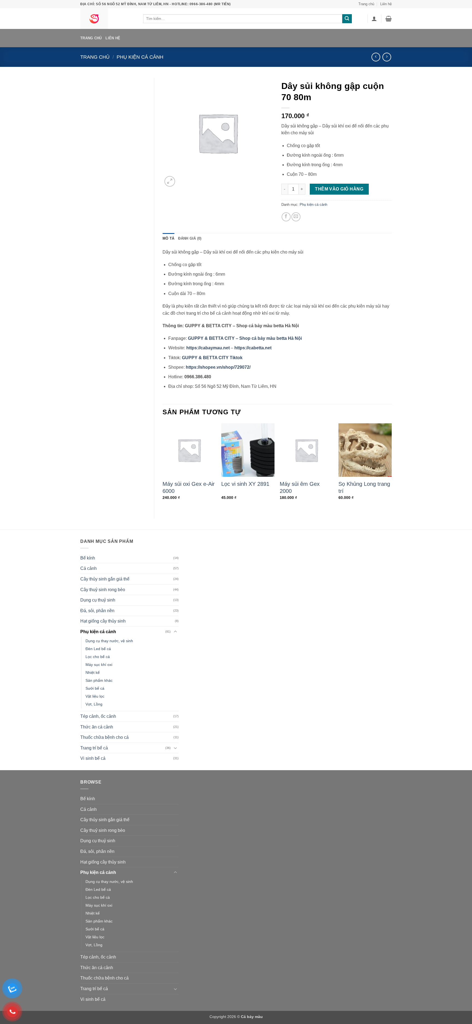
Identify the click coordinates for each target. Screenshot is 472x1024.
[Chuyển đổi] (175, 632)
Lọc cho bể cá (97, 656)
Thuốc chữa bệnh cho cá (104, 737)
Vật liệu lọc (94, 696)
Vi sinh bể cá (92, 758)
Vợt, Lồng (93, 704)
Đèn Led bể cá (98, 649)
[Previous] (163, 466)
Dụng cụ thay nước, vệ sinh (109, 641)
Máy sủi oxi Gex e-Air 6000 (189, 487)
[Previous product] (386, 57)
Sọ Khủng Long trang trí (364, 487)
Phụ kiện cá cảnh (140, 57)
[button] (374, 19)
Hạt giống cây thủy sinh (103, 621)
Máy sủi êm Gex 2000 (300, 487)
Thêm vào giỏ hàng (339, 189)
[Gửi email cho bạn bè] (295, 216)
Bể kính (87, 558)
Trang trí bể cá (94, 748)
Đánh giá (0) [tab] (189, 238)
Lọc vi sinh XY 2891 (245, 484)
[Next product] (375, 57)
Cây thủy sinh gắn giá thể (104, 579)
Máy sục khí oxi (98, 664)
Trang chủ (366, 4)
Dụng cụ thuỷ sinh (97, 600)
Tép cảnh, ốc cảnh (98, 716)
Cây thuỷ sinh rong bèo (102, 589)
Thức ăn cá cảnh (96, 727)
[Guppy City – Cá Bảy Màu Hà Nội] (107, 18)
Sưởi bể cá (94, 688)
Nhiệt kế (92, 672)
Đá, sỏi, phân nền (97, 610)
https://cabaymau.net (208, 348)
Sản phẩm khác (99, 680)
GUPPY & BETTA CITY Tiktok (212, 357)
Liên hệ (386, 4)
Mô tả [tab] (168, 238)
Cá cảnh (88, 568)
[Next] (391, 466)
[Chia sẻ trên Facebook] (286, 216)
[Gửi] (347, 18)
